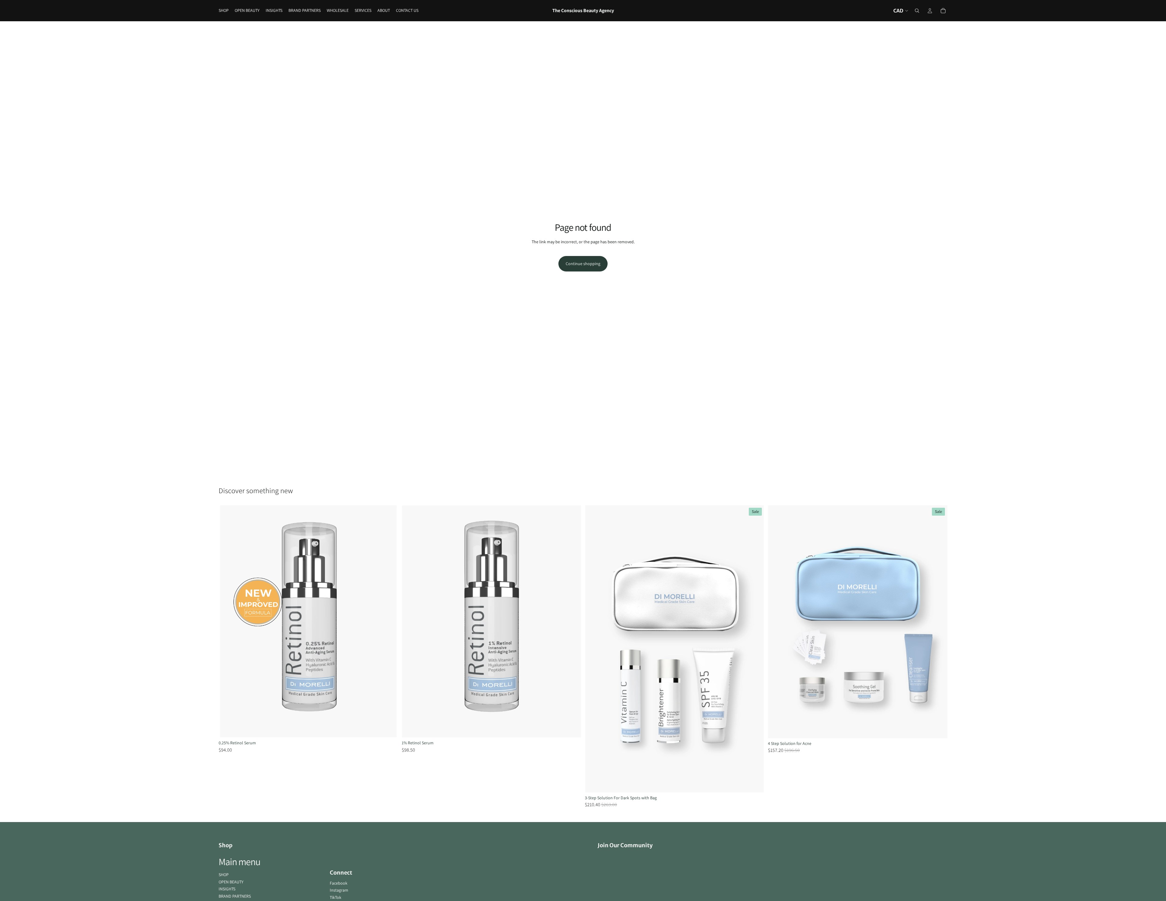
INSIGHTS (227, 889)
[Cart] (943, 10)
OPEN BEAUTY (231, 882)
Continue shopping (583, 263)
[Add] (388, 728)
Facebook (338, 883)
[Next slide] (389, 621)
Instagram (339, 890)
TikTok (335, 897)
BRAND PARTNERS (235, 896)
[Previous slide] (228, 621)
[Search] (917, 10)
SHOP (224, 874)
